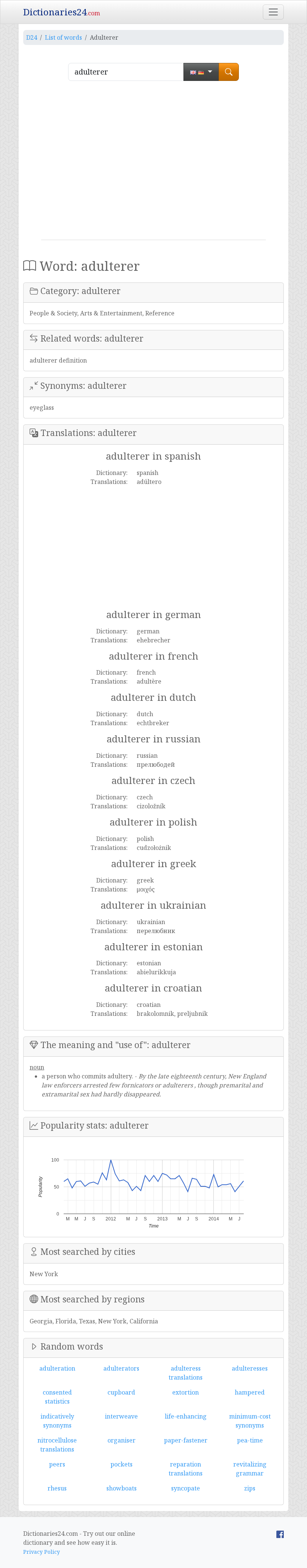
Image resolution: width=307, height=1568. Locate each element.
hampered (250, 1392)
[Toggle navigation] (273, 11)
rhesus (57, 1488)
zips (249, 1488)
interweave (121, 1416)
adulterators (121, 1368)
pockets (121, 1464)
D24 (31, 37)
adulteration (57, 1368)
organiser (121, 1440)
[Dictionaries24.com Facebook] (280, 1533)
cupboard (121, 1392)
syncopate (185, 1488)
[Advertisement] (153, 163)
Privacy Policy (41, 1551)
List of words (63, 37)
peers (57, 1464)
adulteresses (250, 1368)
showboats (121, 1488)
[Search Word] (229, 72)
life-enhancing (186, 1416)
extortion (185, 1392)
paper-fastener (185, 1440)
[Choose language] (201, 72)
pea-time (250, 1440)
